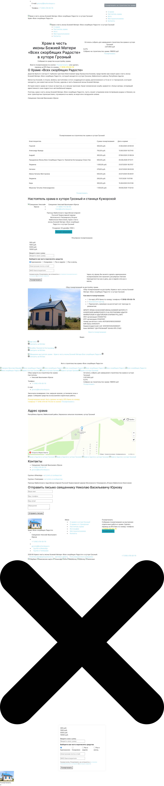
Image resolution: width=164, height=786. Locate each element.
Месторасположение (116, 19)
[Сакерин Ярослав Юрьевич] (11, 368)
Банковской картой (96, 302)
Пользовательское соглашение (81, 557)
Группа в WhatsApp (40, 548)
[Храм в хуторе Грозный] (30, 370)
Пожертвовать (109, 53)
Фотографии (74, 529)
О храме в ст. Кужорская (79, 524)
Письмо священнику (63, 232)
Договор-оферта (61, 557)
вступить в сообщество (53, 475)
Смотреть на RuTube (37, 344)
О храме (111, 12)
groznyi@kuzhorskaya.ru (46, 3)
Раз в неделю (60, 262)
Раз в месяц (72, 262)
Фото (110, 16)
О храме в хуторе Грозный (80, 522)
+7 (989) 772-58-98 (63, 207)
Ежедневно (48, 262)
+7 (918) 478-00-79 (46, 8)
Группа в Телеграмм (40, 551)
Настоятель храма (115, 14)
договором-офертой (43, 276)
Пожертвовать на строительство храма (120, 5)
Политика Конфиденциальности (41, 557)
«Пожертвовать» (62, 65)
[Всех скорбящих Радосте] (32, 368)
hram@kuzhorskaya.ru (64, 209)
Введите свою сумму (37, 253)
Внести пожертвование (97, 332)
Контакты (111, 21)
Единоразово (36, 262)
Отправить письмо (36, 513)
